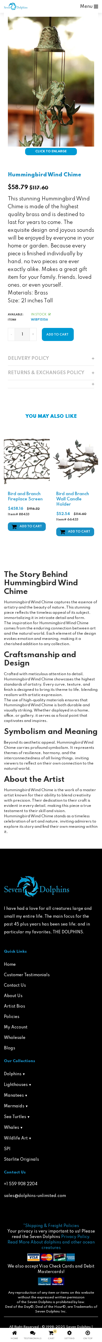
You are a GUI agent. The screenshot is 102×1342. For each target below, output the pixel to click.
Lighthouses (16, 1085)
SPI (7, 1149)
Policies (11, 1017)
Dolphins (12, 1074)
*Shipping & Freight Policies (51, 1226)
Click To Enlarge (51, 151)
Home (10, 965)
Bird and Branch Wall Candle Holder (72, 499)
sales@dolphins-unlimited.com (35, 1196)
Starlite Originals (21, 1160)
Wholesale (14, 1038)
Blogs (9, 1048)
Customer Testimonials (27, 975)
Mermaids (14, 1106)
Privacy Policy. (75, 1237)
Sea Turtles (15, 1117)
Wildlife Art (16, 1138)
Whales (11, 1128)
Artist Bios (14, 1006)
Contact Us (15, 986)
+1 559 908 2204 (20, 1184)
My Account (15, 1027)
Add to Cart (31, 526)
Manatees (14, 1096)
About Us (13, 996)
